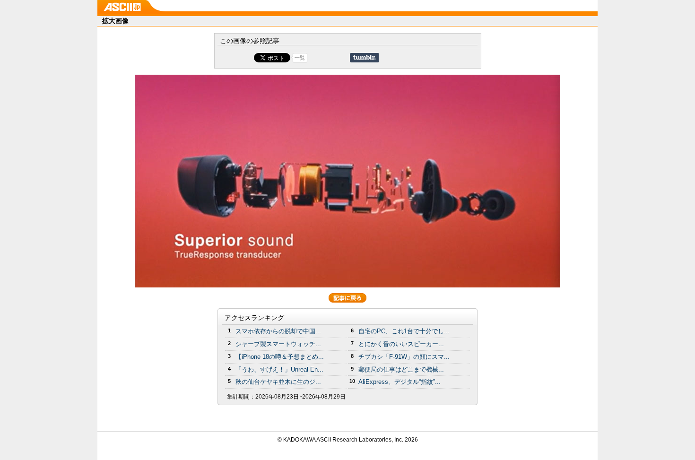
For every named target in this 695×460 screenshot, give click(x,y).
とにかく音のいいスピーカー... (401, 343)
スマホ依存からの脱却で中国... (278, 331)
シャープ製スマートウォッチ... (278, 343)
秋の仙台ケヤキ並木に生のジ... (278, 381)
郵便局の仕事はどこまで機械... (401, 369)
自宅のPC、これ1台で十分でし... (404, 331)
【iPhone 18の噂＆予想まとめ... (279, 356)
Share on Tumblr (364, 57)
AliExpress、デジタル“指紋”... (399, 381)
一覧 (300, 58)
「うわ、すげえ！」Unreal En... (279, 369)
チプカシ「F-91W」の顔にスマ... (404, 356)
